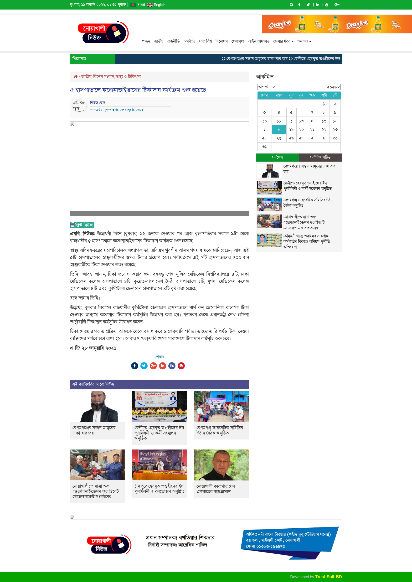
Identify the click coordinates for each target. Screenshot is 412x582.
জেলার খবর (282, 41)
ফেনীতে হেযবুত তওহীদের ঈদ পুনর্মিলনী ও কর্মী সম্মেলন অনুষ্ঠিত (334, 58)
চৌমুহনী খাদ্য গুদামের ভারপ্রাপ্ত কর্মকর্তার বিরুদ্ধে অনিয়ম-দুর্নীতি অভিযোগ (306, 241)
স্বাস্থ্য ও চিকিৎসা (128, 76)
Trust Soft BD (328, 577)
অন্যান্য (303, 41)
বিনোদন (222, 41)
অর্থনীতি (189, 41)
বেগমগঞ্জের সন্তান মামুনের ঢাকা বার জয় (248, 58)
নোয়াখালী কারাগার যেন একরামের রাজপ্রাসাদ (215, 489)
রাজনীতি (173, 41)
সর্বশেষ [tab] (277, 157)
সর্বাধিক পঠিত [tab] (320, 157)
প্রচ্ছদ (146, 41)
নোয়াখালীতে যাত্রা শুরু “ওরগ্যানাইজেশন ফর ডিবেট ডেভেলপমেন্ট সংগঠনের (95, 491)
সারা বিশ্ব (205, 41)
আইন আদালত (258, 41)
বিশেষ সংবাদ (103, 76)
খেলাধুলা (238, 41)
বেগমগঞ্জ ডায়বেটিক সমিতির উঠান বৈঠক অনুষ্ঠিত (219, 430)
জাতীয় (159, 41)
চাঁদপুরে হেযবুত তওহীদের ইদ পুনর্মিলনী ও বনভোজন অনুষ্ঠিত (159, 489)
